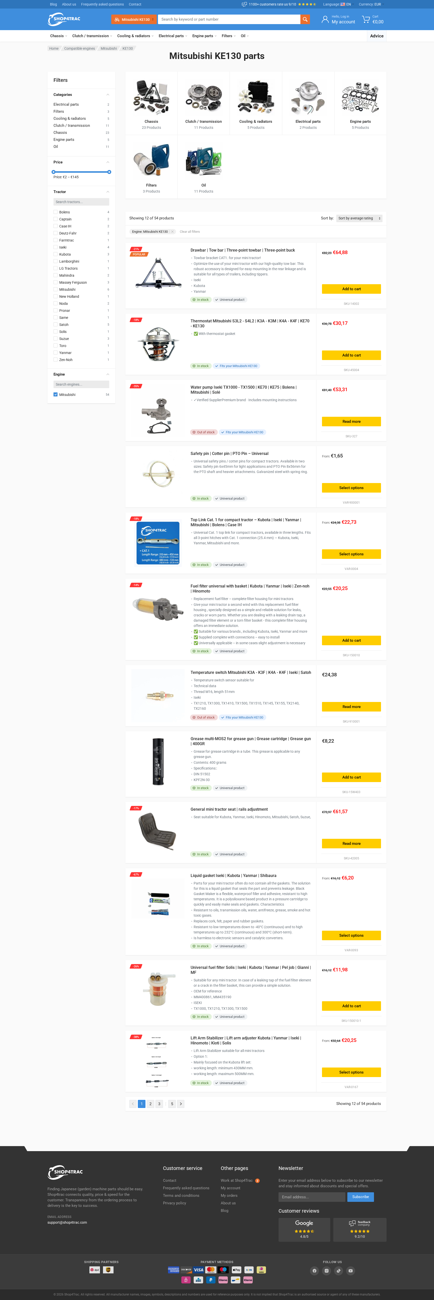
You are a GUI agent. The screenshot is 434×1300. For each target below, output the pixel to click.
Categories (62, 94)
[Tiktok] (338, 1270)
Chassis (57, 36)
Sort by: (327, 218)
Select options (351, 488)
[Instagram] (326, 1270)
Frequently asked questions (102, 4)
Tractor (59, 192)
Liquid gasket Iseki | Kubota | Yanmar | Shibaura (234, 875)
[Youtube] (350, 1270)
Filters (227, 36)
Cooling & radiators (133, 36)
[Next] (180, 1104)
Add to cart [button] (351, 289)
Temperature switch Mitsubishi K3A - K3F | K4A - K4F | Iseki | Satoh (251, 672)
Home (54, 48)
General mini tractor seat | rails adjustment (229, 809)
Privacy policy (174, 1203)
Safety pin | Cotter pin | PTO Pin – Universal (229, 453)
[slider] (53, 172)
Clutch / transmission (90, 36)
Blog (53, 4)
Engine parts (202, 36)
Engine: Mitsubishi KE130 (150, 231)
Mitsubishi (109, 48)
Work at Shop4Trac (239, 1180)
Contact (135, 4)
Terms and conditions (181, 1195)
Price (58, 162)
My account (230, 1188)
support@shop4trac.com (67, 1222)
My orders (229, 1195)
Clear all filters (190, 231)
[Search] (305, 19)
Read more (352, 421)
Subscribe (360, 1197)
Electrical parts (171, 36)
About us (69, 4)
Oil (243, 36)
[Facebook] (314, 1270)
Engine (59, 374)
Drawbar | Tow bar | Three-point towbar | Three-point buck (243, 250)
